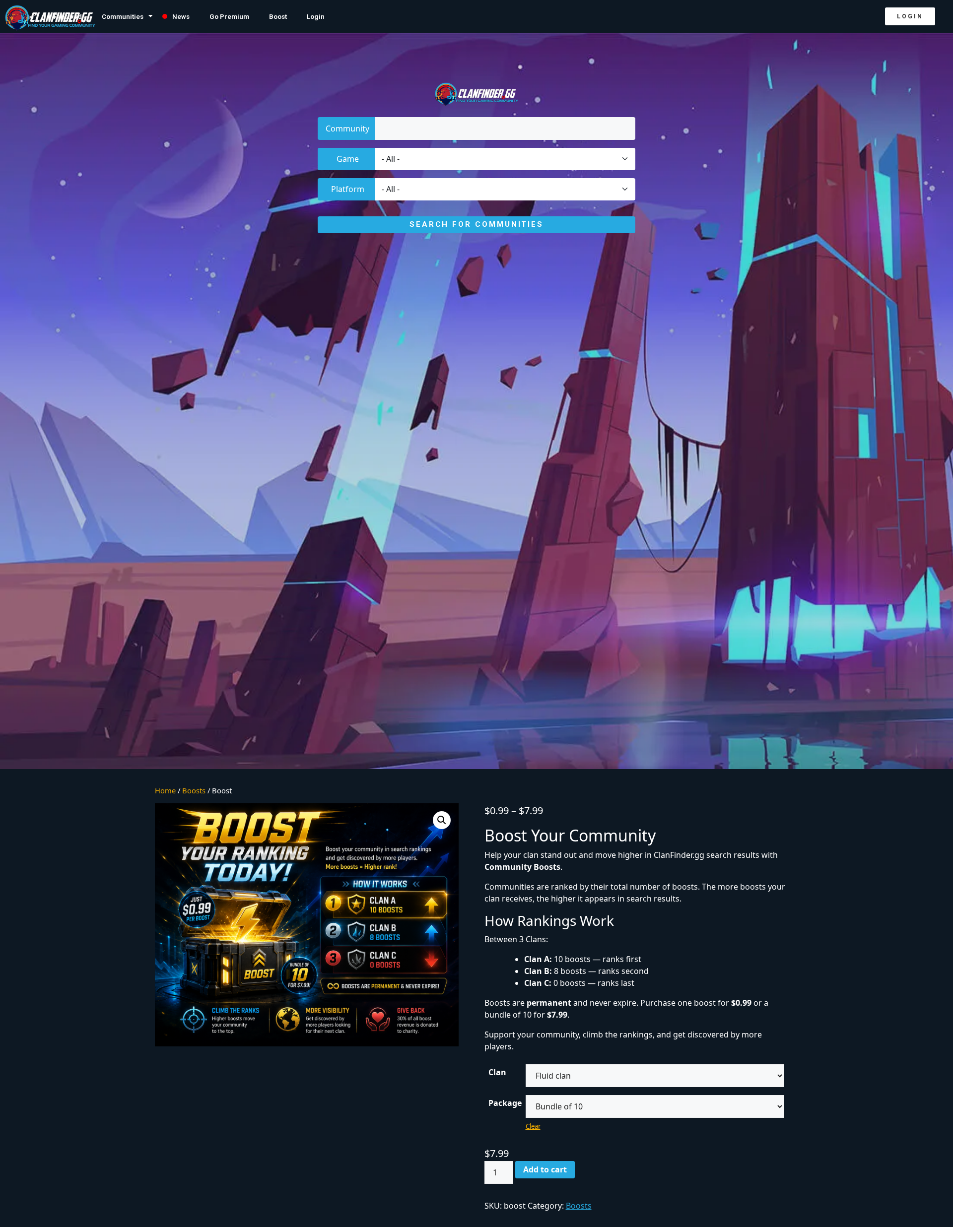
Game (348, 158)
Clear (533, 1126)
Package (505, 1103)
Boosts (579, 1205)
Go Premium (229, 16)
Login (316, 16)
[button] (910, 16)
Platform (347, 189)
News (181, 16)
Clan (497, 1072)
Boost (278, 16)
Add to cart (545, 1169)
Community (347, 128)
